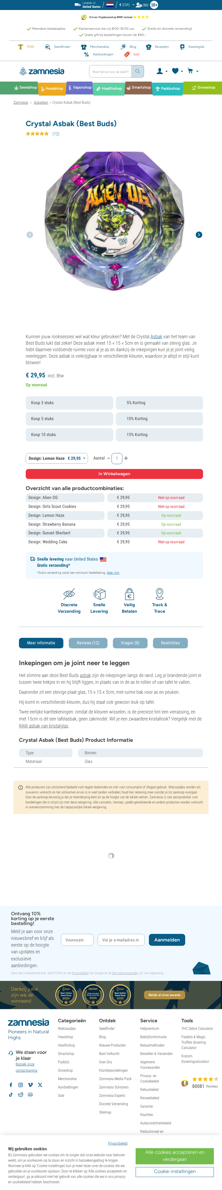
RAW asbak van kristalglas (43, 726)
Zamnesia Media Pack (115, 1079)
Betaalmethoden (152, 1045)
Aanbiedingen (68, 1087)
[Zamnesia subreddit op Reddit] (20, 1094)
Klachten (146, 1114)
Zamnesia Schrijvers (114, 1087)
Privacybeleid (80, 973)
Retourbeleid (149, 1089)
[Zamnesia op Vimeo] (30, 1085)
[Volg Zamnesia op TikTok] (11, 1094)
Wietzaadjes (67, 1028)
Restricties (170, 642)
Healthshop (66, 1045)
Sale (61, 1095)
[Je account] (161, 71)
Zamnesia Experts (112, 1095)
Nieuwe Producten (112, 1045)
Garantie (146, 1106)
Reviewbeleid (149, 1098)
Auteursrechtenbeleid (155, 1123)
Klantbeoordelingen (113, 1070)
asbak (85, 675)
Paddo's (63, 1062)
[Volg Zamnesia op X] (40, 1085)
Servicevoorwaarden (125, 973)
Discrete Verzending (113, 1104)
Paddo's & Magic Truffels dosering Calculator (193, 1042)
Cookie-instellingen (175, 1171)
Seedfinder (107, 1028)
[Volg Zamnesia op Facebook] (11, 1085)
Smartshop (66, 1053)
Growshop (65, 1070)
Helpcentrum (149, 1028)
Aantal (99, 458)
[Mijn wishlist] (177, 71)
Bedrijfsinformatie (153, 1037)
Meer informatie (41, 642)
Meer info (113, 573)
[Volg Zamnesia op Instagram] (20, 1085)
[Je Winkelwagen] (194, 71)
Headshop (65, 1037)
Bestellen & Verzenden (156, 1053)
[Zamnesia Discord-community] (30, 1094)
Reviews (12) (88, 642)
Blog (102, 1037)
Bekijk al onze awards (165, 995)
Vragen (130, 642)
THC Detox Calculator (197, 1028)
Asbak (156, 336)
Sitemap (105, 1112)
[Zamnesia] (49, 71)
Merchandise (67, 1079)
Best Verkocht (109, 1053)
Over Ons (105, 1062)
